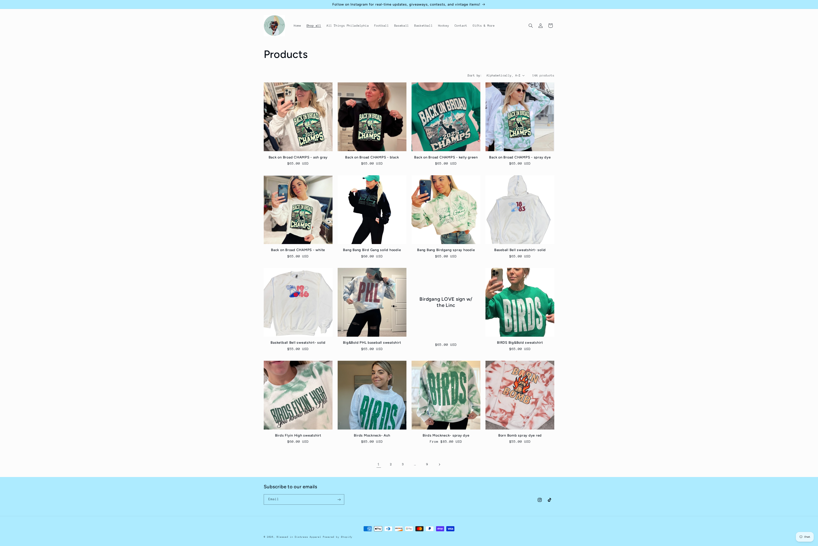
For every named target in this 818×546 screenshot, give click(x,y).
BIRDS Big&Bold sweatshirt (520, 343)
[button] (531, 25)
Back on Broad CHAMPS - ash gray (298, 157)
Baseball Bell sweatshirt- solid (520, 250)
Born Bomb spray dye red (520, 435)
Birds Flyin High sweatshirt (298, 435)
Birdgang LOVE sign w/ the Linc (445, 302)
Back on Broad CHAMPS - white (298, 250)
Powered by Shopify (338, 537)
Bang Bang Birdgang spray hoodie (446, 250)
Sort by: (475, 75)
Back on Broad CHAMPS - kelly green (446, 157)
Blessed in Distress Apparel (299, 537)
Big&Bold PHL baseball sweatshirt (372, 343)
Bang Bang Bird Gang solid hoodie (372, 250)
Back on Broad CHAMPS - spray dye (520, 157)
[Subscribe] (339, 499)
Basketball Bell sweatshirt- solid (298, 343)
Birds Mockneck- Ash (372, 435)
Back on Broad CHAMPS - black (372, 157)
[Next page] (439, 464)
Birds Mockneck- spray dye (446, 435)
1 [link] (379, 464)
